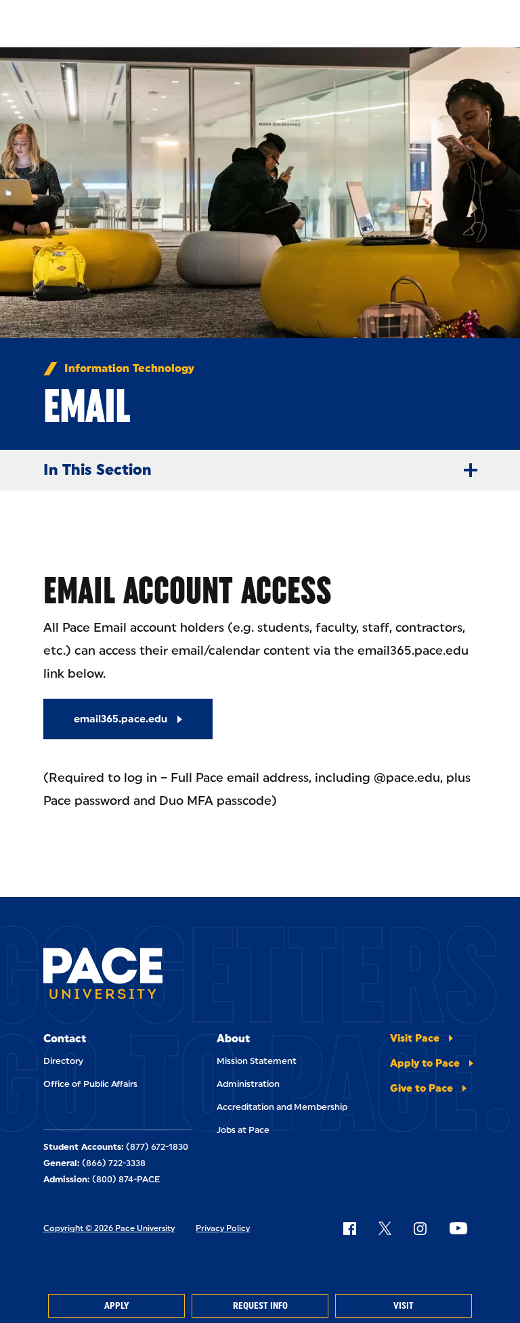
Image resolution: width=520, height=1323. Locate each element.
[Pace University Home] (102, 976)
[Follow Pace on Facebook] (349, 1228)
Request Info (260, 1306)
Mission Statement (257, 1061)
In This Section (97, 470)
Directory (63, 1061)
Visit (403, 1306)
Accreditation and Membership (282, 1107)
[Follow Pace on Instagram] (420, 1228)
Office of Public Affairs (90, 1084)
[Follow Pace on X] (384, 1228)
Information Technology (129, 369)
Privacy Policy (223, 1228)
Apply (116, 1306)
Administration (248, 1084)
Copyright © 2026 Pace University (109, 1228)
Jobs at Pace (243, 1130)
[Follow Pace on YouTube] (458, 1228)
